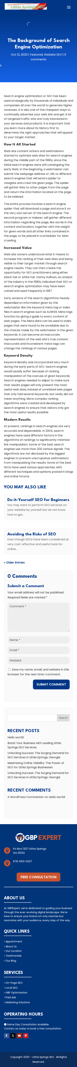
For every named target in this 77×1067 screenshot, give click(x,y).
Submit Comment (51, 684)
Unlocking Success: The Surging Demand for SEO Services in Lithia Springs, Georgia (38, 755)
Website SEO (53, 55)
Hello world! (16, 737)
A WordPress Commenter (26, 797)
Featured (36, 55)
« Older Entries (14, 562)
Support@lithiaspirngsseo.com (33, 865)
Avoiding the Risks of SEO (31, 534)
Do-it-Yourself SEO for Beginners (38, 500)
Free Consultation (38, 877)
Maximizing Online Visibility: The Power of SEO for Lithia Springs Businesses (36, 765)
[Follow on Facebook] (6, 1035)
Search (63, 718)
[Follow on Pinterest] (25, 1035)
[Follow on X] (12, 1035)
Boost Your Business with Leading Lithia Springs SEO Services (34, 745)
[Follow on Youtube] (19, 1035)
